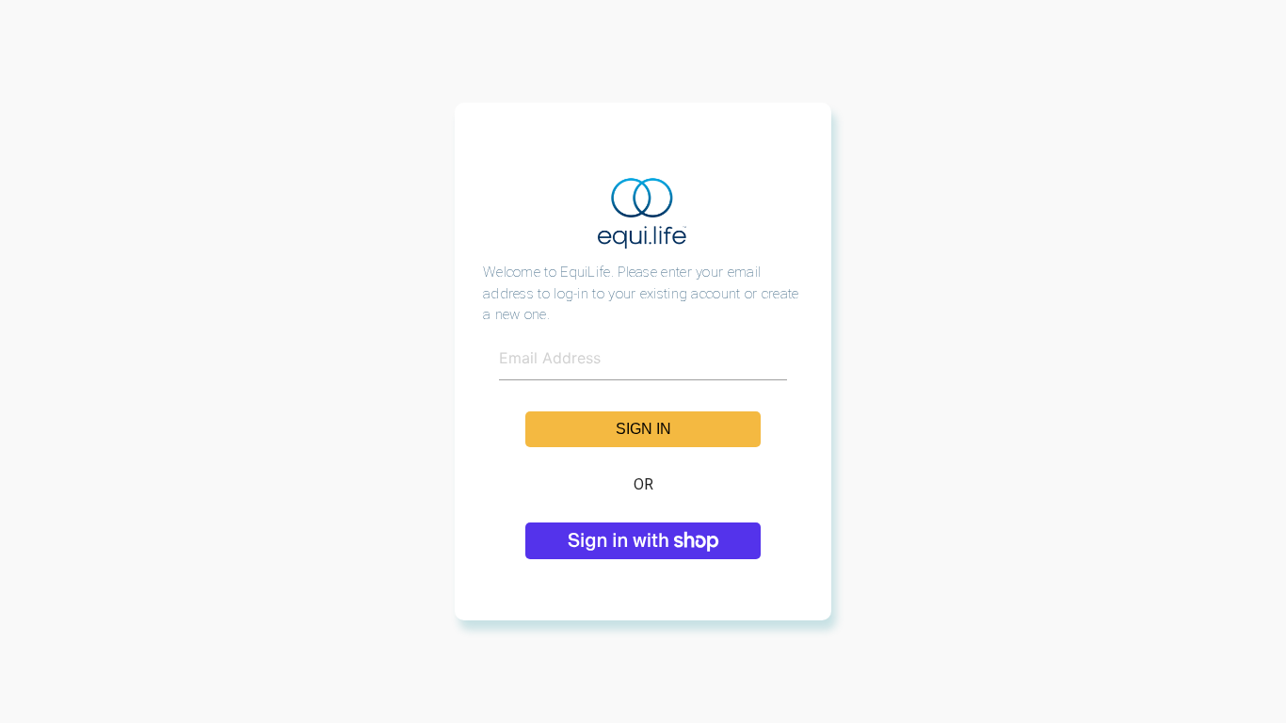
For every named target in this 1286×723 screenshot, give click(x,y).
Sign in (643, 429)
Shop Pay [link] (643, 540)
